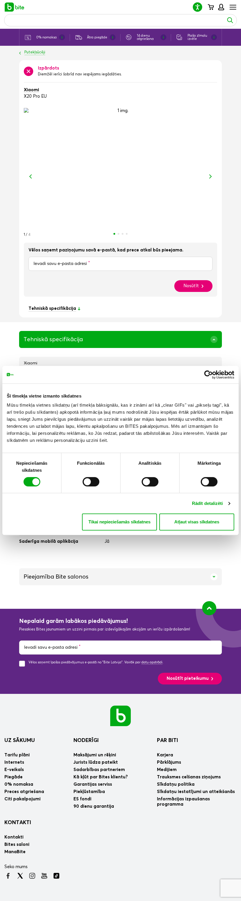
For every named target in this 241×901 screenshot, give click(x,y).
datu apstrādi (152, 662)
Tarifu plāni (17, 755)
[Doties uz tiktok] (56, 876)
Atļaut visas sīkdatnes (196, 521)
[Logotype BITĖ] (14, 7)
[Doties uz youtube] (44, 876)
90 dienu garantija (93, 806)
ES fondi (82, 799)
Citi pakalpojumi (22, 799)
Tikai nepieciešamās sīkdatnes (119, 521)
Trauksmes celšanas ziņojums (189, 777)
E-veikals (14, 770)
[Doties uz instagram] (32, 876)
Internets (14, 762)
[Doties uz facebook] (8, 876)
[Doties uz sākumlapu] (120, 716)
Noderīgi (86, 740)
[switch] (91, 481)
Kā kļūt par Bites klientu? (100, 777)
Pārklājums (169, 762)
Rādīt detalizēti (207, 503)
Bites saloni (16, 844)
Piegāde (13, 777)
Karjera (165, 755)
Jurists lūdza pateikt (95, 762)
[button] (200, 7)
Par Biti (167, 740)
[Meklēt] (230, 20)
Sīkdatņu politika (176, 784)
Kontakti (17, 822)
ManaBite (221, 7)
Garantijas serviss (92, 784)
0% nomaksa (18, 784)
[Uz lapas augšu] (209, 608)
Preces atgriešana (24, 792)
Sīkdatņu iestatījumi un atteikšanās (196, 792)
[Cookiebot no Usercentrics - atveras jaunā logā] (208, 374)
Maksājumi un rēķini (94, 755)
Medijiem (167, 770)
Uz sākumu (19, 740)
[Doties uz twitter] (20, 876)
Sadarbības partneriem (99, 770)
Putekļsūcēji (34, 52)
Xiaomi (31, 90)
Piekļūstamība (89, 792)
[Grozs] (210, 7)
